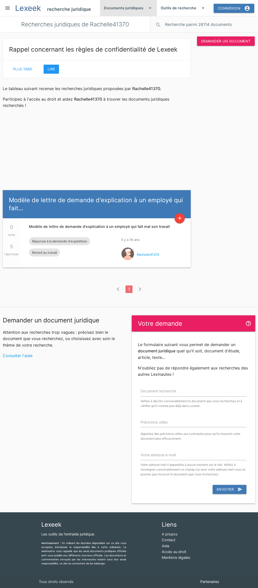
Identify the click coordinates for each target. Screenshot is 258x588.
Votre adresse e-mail (158, 455)
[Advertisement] (225, 126)
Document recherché (158, 391)
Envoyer (230, 489)
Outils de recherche (183, 8)
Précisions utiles (154, 422)
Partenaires (209, 581)
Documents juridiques (128, 8)
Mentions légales (176, 557)
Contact (168, 540)
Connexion (234, 8)
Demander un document (226, 41)
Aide (165, 546)
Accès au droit (174, 552)
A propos (170, 534)
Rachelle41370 (148, 255)
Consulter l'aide (18, 355)
